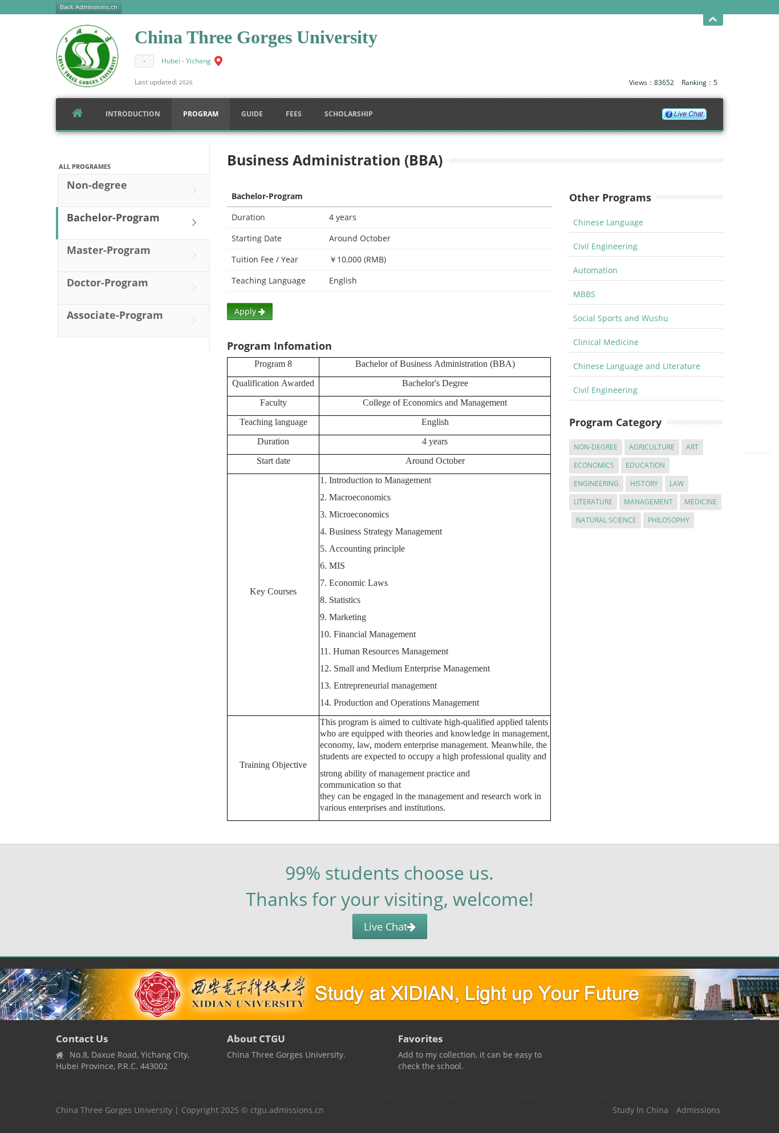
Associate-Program (115, 315)
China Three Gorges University (114, 1109)
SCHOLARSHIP (348, 114)
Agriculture (652, 447)
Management (648, 502)
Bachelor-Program (113, 217)
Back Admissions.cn (88, 7)
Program (200, 114)
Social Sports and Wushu (620, 318)
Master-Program (109, 250)
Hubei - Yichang (186, 61)
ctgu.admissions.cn (287, 1109)
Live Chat (385, 926)
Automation (595, 270)
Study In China (640, 1109)
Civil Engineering (605, 246)
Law (677, 483)
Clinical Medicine (606, 342)
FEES (294, 114)
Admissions (698, 1109)
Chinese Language (608, 222)
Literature (593, 502)
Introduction (133, 114)
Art (692, 447)
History (644, 483)
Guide (252, 114)
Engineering (596, 483)
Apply (246, 311)
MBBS (584, 294)
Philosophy (668, 520)
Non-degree (97, 185)
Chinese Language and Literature (636, 366)
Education (645, 465)
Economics (594, 465)
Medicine (700, 502)
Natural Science (606, 520)
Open (713, 20)
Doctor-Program (107, 282)
